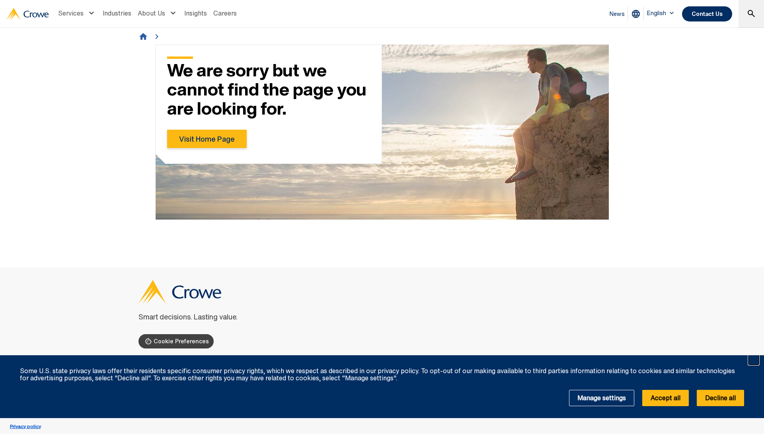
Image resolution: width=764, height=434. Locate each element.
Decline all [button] (720, 398)
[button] (753, 359)
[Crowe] (27, 14)
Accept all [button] (665, 398)
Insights (195, 13)
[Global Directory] (637, 14)
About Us (151, 13)
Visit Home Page (207, 139)
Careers (225, 13)
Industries (117, 13)
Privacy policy (25, 426)
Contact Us (707, 14)
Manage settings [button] (601, 398)
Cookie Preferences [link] (181, 341)
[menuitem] (77, 14)
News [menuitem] (617, 14)
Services (71, 13)
